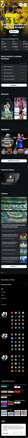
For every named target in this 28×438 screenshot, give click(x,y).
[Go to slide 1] (10, 35)
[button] (21, 5)
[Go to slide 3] (12, 35)
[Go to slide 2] (11, 35)
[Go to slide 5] (17, 35)
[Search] (25, 5)
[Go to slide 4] (15, 35)
